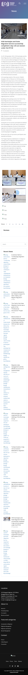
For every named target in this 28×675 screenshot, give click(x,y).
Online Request (4, 642)
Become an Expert (5, 615)
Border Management (5, 630)
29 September (14, 527)
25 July (13, 538)
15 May (13, 312)
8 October (13, 488)
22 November (14, 420)
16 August (13, 260)
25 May (13, 299)
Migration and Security (6, 628)
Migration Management (6, 626)
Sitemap (20, 661)
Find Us (2, 639)
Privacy (11, 661)
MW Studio (16, 672)
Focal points (3, 644)
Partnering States (5, 610)
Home (7, 661)
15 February (14, 372)
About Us (3, 608)
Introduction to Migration (6, 624)
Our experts (3, 613)
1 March (13, 325)
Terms (15, 661)
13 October (14, 452)
